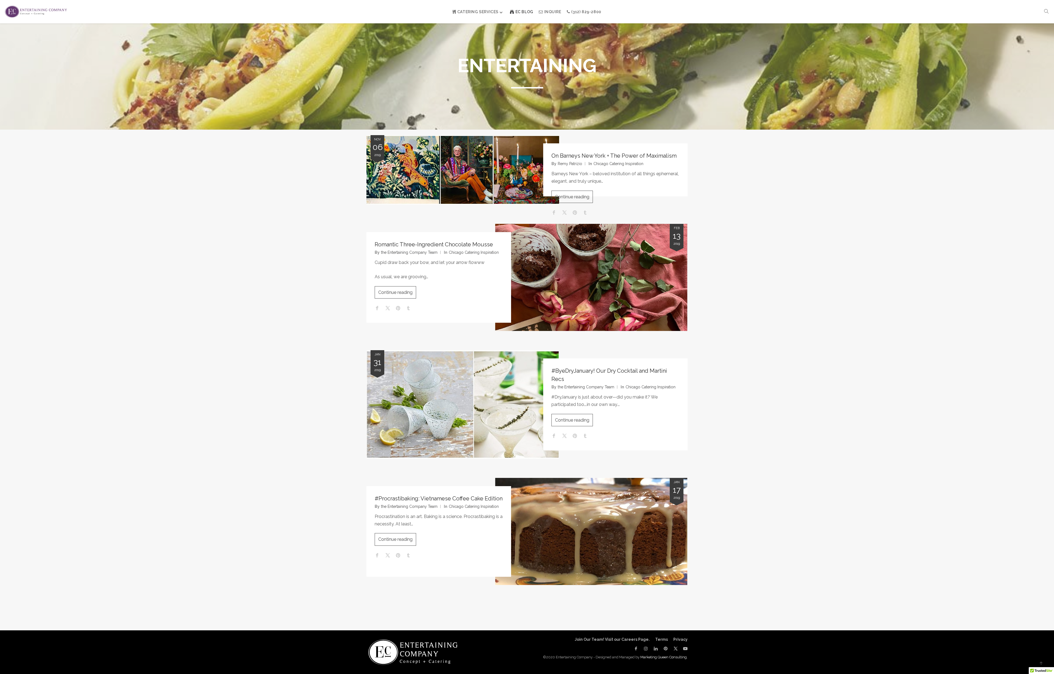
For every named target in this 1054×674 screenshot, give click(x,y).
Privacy (680, 639)
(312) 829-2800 (586, 12)
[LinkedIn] (656, 649)
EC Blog (524, 12)
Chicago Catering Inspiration (618, 163)
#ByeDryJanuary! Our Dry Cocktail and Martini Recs (609, 374)
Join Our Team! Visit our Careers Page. (612, 639)
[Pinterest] (666, 649)
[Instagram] (646, 649)
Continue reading (572, 196)
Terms (661, 639)
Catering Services (477, 12)
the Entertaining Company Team (409, 252)
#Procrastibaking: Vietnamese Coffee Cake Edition (439, 498)
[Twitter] (675, 649)
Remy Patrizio (570, 163)
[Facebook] (636, 649)
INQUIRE (552, 12)
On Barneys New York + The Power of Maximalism (614, 155)
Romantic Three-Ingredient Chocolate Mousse (434, 244)
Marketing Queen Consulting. (664, 657)
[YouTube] (684, 649)
